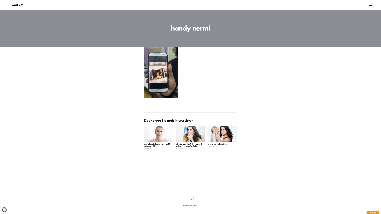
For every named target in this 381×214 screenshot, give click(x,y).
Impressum (186, 205)
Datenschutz (194, 205)
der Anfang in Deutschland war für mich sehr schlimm (157, 145)
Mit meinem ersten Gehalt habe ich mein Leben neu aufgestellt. (189, 145)
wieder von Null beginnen (217, 144)
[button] (4, 209)
